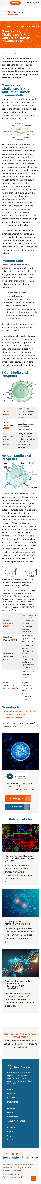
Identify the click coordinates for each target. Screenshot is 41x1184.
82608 (6, 428)
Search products (15, 807)
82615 (6, 659)
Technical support (15, 798)
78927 (6, 626)
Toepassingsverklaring (13, 1177)
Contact (10, 1131)
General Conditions (12, 1170)
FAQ (9, 1135)
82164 (13, 640)
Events (10, 1112)
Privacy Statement (23, 1167)
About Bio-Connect (16, 1120)
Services (11, 1097)
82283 (6, 444)
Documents (12, 1101)
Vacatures (11, 1139)
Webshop (15, 3)
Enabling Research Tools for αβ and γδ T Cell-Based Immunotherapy (21, 714)
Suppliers (11, 1093)
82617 (14, 688)
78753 (6, 414)
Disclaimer (8, 1167)
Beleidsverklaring (11, 1174)
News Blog (12, 1108)
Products (11, 1089)
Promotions (12, 1116)
